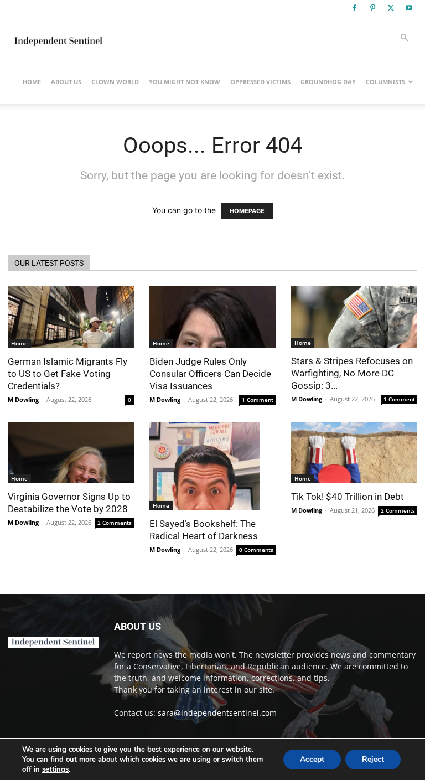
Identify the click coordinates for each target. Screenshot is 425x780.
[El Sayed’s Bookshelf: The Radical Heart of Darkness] (212, 466)
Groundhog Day (328, 82)
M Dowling (23, 399)
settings (55, 769)
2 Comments (114, 522)
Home (32, 82)
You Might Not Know (184, 82)
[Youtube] (409, 8)
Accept (312, 759)
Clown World (115, 82)
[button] (404, 38)
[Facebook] (354, 8)
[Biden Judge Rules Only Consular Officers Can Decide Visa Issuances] (212, 317)
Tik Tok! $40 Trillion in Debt (347, 496)
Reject (373, 759)
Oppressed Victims (260, 82)
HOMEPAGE (247, 211)
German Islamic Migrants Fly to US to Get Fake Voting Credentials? (67, 373)
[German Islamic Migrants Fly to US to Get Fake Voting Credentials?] (71, 317)
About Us (66, 82)
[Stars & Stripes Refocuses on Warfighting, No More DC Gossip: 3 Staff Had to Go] (354, 317)
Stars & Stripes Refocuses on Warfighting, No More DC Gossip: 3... (352, 373)
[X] (390, 8)
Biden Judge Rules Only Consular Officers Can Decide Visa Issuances (210, 373)
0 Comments (256, 550)
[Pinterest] (372, 8)
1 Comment (257, 400)
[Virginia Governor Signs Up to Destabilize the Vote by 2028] (71, 453)
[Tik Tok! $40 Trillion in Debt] (354, 453)
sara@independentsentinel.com (217, 712)
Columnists (385, 82)
